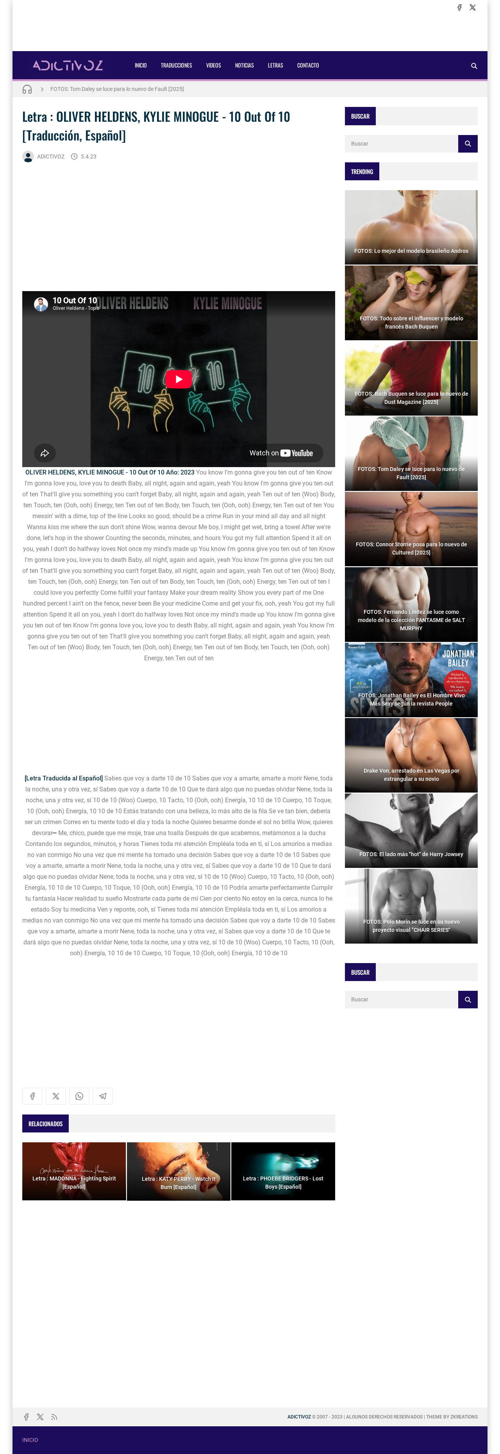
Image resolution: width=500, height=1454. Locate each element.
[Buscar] (474, 65)
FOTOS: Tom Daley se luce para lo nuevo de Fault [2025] (117, 89)
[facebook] (459, 7)
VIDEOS (213, 65)
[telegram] (103, 1096)
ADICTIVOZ (50, 156)
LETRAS (275, 65)
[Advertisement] (250, 31)
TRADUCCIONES (176, 65)
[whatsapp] (79, 1096)
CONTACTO (308, 65)
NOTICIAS (244, 65)
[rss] (54, 1416)
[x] (472, 7)
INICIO (141, 65)
